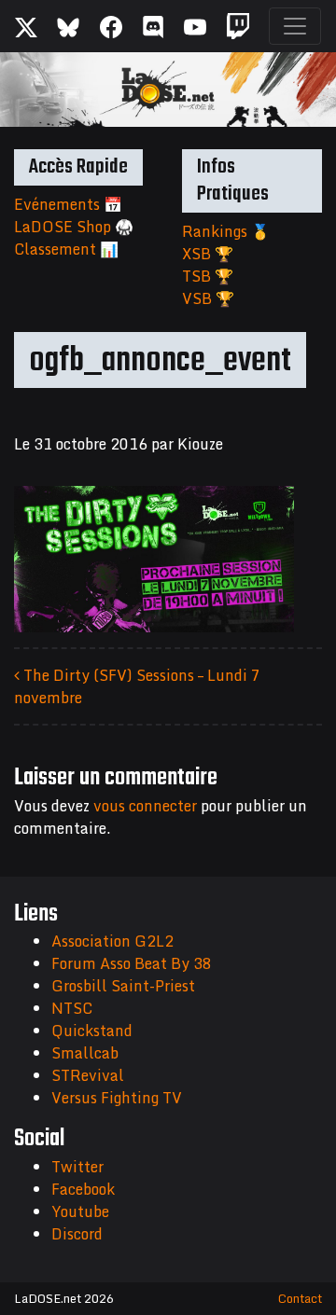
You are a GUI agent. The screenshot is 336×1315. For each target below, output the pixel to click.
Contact (300, 1298)
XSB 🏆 (207, 254)
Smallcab (85, 1053)
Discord (77, 1234)
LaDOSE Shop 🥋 (73, 227)
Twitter (77, 1167)
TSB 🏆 (207, 276)
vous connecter (145, 806)
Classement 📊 (66, 249)
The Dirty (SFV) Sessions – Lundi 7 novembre (137, 686)
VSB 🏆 (208, 298)
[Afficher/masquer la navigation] (295, 26)
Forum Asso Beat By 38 (131, 963)
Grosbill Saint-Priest (123, 986)
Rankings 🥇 (226, 231)
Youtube (80, 1211)
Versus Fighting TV (116, 1098)
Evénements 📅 (68, 204)
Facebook (83, 1189)
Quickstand (92, 1030)
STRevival (87, 1075)
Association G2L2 (112, 941)
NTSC (71, 1008)
